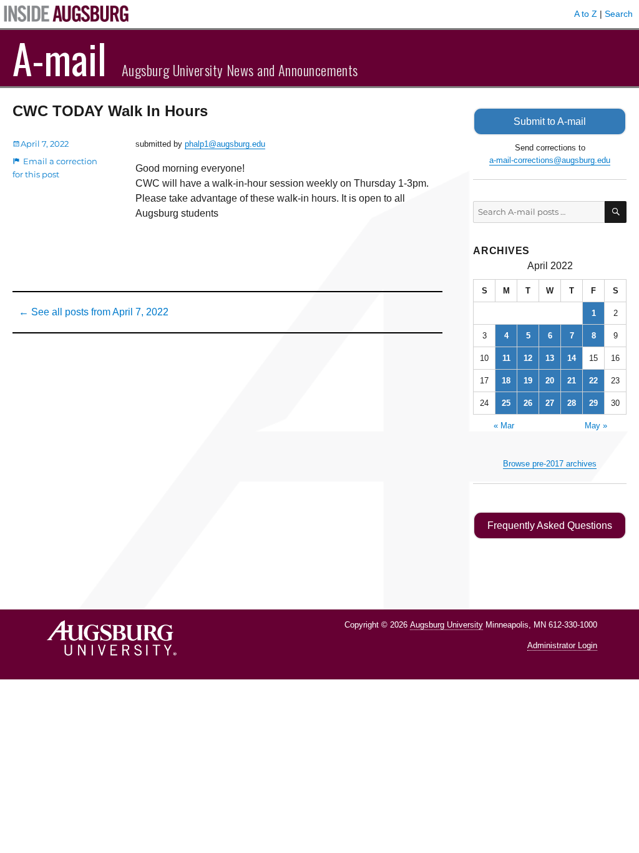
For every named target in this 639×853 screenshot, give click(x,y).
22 (593, 380)
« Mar (504, 425)
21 (571, 380)
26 (528, 403)
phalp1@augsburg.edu (225, 144)
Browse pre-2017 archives (550, 463)
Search (619, 14)
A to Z (585, 14)
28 (571, 403)
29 (593, 403)
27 (549, 403)
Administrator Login (562, 645)
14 (571, 358)
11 (506, 358)
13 (549, 358)
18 (506, 380)
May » (596, 425)
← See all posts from (93, 312)
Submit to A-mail (550, 121)
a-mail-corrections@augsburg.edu (549, 160)
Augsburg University (446, 624)
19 (528, 380)
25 (506, 403)
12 (528, 358)
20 (549, 380)
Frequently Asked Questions (549, 525)
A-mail (59, 58)
